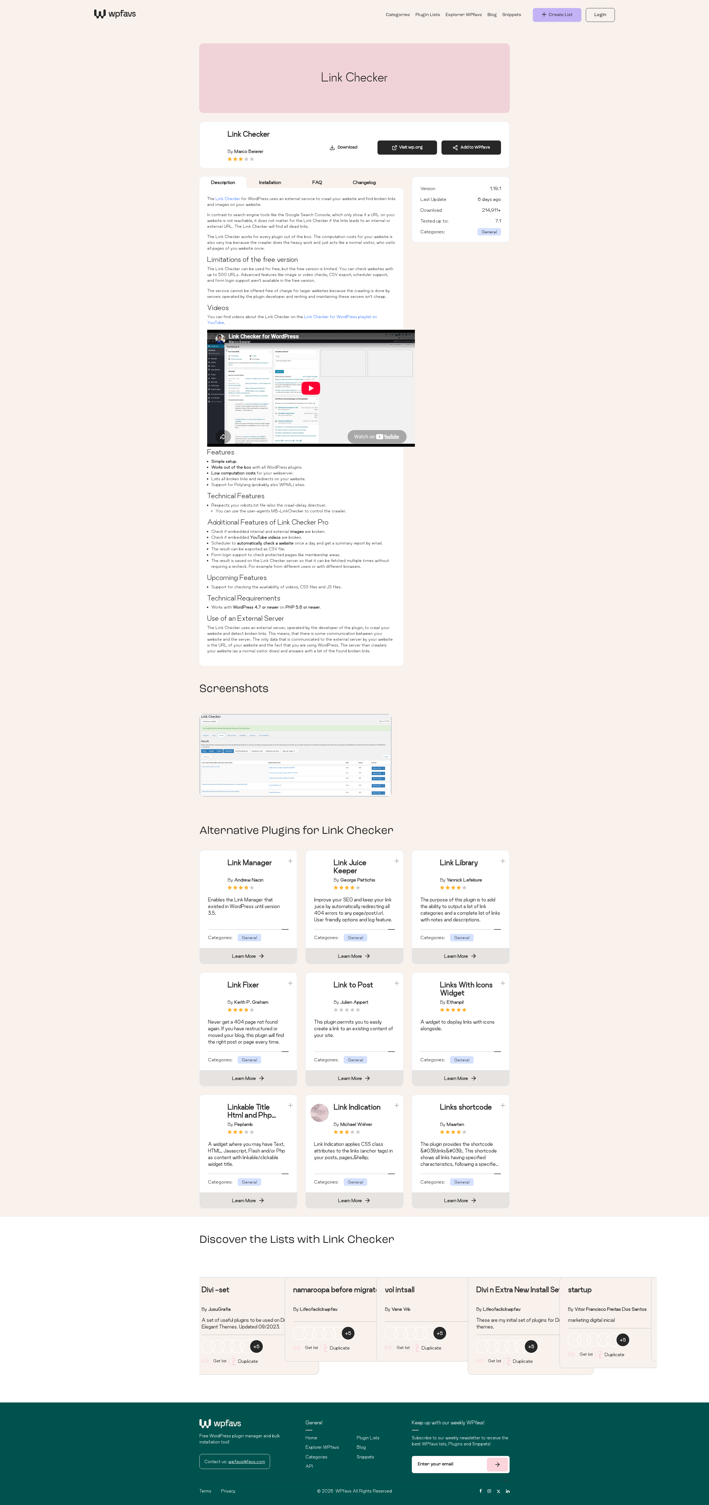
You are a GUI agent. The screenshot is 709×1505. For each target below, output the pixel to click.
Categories (398, 15)
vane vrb (401, 1309)
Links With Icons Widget (466, 989)
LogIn (600, 15)
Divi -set (215, 1290)
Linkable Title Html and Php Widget (250, 1115)
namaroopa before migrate (336, 1290)
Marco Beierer (248, 151)
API (309, 1466)
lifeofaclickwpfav (319, 1309)
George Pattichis (357, 879)
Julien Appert (354, 1002)
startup (580, 1290)
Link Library (459, 862)
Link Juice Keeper (350, 866)
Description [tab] (223, 182)
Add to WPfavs (474, 147)
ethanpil (455, 1002)
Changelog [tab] (364, 182)
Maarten (455, 1124)
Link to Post (353, 985)
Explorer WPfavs (464, 15)
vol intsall (399, 1290)
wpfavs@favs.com (246, 1461)
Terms (205, 1490)
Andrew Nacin (248, 879)
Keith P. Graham (251, 1002)
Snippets (511, 15)
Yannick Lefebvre (464, 879)
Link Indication (357, 1107)
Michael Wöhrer (356, 1124)
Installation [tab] (270, 182)
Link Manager (250, 862)
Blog (492, 15)
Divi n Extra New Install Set (519, 1290)
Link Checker (227, 198)
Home (311, 1437)
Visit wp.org (410, 147)
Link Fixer (243, 985)
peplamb (243, 1124)
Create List (559, 15)
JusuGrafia (219, 1309)
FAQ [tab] (317, 182)
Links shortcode (466, 1107)
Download (346, 147)
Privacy (228, 1490)
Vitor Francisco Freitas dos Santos (611, 1309)
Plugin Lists (427, 15)
